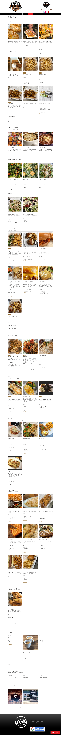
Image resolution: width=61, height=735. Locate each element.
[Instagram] (45, 12)
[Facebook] (44, 12)
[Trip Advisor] (47, 12)
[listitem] (12, 51)
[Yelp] (48, 12)
